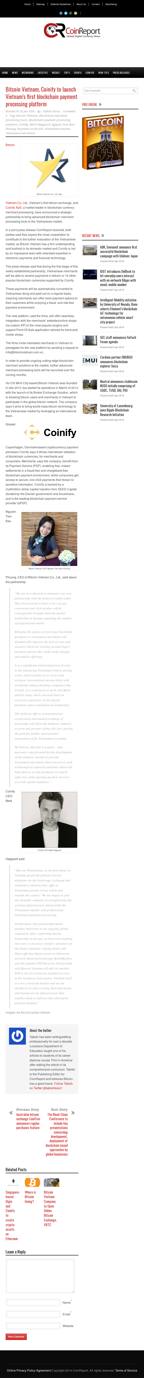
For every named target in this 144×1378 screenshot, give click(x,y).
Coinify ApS (14, 207)
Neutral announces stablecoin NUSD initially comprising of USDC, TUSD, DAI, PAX (118, 386)
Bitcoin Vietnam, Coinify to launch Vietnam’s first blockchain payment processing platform (41, 96)
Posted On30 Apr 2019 (112, 261)
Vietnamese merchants (20, 133)
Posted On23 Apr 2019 (112, 371)
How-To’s (103, 73)
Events (77, 73)
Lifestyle (43, 73)
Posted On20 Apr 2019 (112, 395)
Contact (96, 4)
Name (67, 1302)
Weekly (56, 73)
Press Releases (121, 73)
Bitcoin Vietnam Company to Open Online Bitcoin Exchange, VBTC (50, 1208)
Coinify (23, 124)
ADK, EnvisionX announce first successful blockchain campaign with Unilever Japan (119, 251)
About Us (81, 4)
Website (68, 1326)
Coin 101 (90, 73)
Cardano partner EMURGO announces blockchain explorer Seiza (116, 361)
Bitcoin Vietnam (27, 115)
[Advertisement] (72, 51)
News (15, 73)
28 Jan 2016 (27, 111)
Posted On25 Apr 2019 (112, 327)
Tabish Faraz (51, 111)
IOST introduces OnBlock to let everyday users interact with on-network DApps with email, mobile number (118, 278)
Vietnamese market (57, 129)
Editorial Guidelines (61, 4)
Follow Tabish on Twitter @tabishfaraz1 (51, 1085)
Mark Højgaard (40, 124)
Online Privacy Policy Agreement (29, 1370)
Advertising (111, 4)
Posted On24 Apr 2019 (112, 347)
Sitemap (40, 4)
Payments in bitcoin (30, 129)
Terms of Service (126, 1370)
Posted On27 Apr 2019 (112, 289)
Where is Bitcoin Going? (30, 1196)
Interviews (28, 73)
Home (27, 4)
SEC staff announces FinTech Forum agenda (118, 339)
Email (66, 1314)
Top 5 (67, 73)
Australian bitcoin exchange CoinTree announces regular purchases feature (28, 1121)
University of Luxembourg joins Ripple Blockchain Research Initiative (116, 410)
